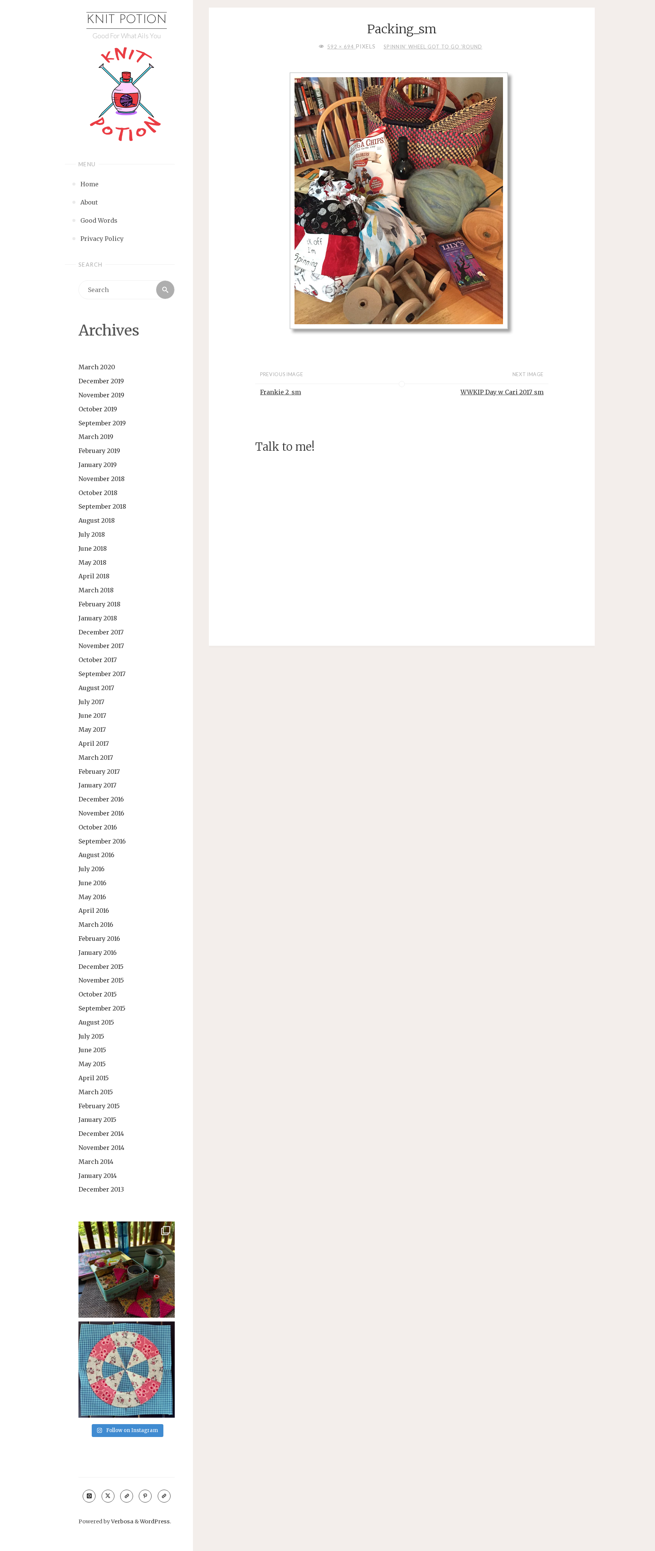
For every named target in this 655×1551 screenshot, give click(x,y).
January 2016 (97, 952)
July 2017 (91, 702)
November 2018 (101, 479)
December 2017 (101, 632)
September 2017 (101, 674)
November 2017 (101, 646)
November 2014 (101, 1147)
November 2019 (101, 395)
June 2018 (92, 548)
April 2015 (93, 1078)
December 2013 (101, 1189)
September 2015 (101, 1008)
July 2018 (91, 534)
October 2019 (97, 409)
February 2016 (99, 938)
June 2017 (92, 715)
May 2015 (92, 1064)
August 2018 (96, 520)
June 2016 (92, 883)
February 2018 (99, 604)
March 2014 (95, 1161)
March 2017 (95, 757)
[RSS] (126, 1496)
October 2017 (97, 660)
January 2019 (97, 465)
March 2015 (95, 1092)
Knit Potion (126, 20)
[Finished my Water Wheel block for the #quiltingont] (126, 1369)
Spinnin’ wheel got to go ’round (433, 47)
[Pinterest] (145, 1496)
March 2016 (95, 924)
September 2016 (102, 841)
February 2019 (99, 451)
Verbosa (121, 1521)
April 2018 (94, 576)
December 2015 (101, 966)
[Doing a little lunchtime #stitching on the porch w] (126, 1269)
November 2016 (101, 813)
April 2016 (93, 910)
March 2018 (96, 590)
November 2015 (101, 980)
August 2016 (96, 855)
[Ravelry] (164, 1496)
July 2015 (91, 1036)
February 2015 (99, 1106)
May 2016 (92, 897)
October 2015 (97, 994)
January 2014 (97, 1175)
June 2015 (92, 1050)
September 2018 (102, 506)
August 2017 (96, 688)
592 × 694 (341, 47)
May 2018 (92, 562)
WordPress (155, 1521)
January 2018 (97, 618)
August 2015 (96, 1022)
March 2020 (96, 367)
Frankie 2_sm (280, 392)
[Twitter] (108, 1496)
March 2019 (95, 436)
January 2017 (97, 785)
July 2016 (91, 869)
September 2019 (102, 423)
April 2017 (93, 743)
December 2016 (101, 799)
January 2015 (97, 1119)
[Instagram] (89, 1496)
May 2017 (92, 729)
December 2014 (101, 1133)
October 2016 (97, 827)
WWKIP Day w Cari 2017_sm (502, 392)
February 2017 (99, 771)
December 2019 (101, 381)
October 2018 (98, 493)
